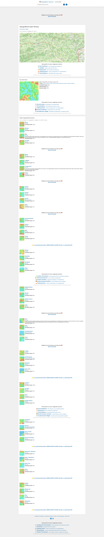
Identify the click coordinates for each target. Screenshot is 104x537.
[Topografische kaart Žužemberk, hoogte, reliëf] (22, 421)
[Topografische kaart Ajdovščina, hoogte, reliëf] (22, 502)
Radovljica (27, 256)
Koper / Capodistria (29, 457)
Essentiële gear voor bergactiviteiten (52, 104)
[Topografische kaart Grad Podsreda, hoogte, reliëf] (22, 358)
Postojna (27, 140)
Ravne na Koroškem (29, 437)
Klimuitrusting (40, 104)
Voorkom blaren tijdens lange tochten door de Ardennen (55, 530)
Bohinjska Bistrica (32, 426)
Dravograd (27, 262)
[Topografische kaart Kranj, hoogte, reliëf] (22, 339)
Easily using (52, 245)
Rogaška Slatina (28, 287)
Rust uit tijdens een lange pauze (53, 69)
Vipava (26, 172)
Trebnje (26, 351)
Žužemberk (27, 419)
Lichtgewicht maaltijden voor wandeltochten (55, 279)
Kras (26, 318)
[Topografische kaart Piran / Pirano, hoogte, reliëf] (22, 433)
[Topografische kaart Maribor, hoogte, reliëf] (22, 194)
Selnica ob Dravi (28, 299)
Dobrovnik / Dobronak (30, 451)
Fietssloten (40, 526)
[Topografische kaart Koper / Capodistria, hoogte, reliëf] (22, 459)
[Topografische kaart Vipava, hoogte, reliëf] (22, 174)
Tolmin (26, 236)
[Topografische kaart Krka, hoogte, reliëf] (22, 396)
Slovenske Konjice (29, 218)
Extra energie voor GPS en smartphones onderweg (58, 276)
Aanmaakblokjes (42, 408)
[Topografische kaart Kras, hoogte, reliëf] (22, 321)
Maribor (27, 192)
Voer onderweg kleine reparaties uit (55, 66)
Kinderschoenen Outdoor (44, 281)
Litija (26, 305)
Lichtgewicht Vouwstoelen (44, 525)
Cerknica (30, 332)
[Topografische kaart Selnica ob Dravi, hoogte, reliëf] (22, 300)
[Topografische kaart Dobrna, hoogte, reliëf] (22, 226)
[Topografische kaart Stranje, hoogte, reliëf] (29, 91)
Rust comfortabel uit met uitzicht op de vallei (60, 525)
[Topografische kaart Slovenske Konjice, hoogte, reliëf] (22, 220)
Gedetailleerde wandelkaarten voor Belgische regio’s (59, 111)
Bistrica (27, 425)
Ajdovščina (27, 501)
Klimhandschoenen (42, 277)
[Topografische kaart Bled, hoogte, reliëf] (22, 136)
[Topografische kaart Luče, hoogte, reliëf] (22, 327)
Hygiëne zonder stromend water (51, 68)
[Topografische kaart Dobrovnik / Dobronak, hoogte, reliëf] (22, 453)
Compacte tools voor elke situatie (53, 109)
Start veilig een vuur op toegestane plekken (56, 408)
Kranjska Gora (28, 166)
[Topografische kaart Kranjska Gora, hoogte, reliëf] (22, 168)
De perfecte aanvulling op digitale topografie (59, 415)
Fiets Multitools (43, 66)
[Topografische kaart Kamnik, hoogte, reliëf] (22, 200)
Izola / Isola (27, 369)
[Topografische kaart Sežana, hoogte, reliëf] (22, 252)
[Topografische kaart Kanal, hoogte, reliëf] (22, 471)
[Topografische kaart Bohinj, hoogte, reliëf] (22, 156)
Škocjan (27, 128)
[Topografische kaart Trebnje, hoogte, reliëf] (22, 352)
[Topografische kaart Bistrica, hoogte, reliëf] (22, 427)
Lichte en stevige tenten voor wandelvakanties (57, 71)
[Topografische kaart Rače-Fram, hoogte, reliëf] (22, 465)
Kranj (26, 337)
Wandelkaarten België (42, 111)
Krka (26, 394)
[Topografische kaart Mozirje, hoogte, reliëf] (22, 188)
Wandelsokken (40, 530)
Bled (26, 134)
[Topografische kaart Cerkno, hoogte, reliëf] (22, 485)
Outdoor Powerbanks (42, 276)
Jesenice (27, 382)
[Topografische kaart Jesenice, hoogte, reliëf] (22, 384)
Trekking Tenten (43, 71)
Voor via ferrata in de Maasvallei (54, 277)
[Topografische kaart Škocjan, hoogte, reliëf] (22, 130)
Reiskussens (42, 69)
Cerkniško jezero (29, 331)
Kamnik (26, 198)
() (58, 83)
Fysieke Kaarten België (44, 415)
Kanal (26, 469)
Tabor (26, 268)
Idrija (26, 204)
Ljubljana (27, 160)
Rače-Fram (27, 463)
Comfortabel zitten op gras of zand (55, 73)
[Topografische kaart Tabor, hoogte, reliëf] (22, 269)
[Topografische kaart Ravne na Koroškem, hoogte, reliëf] (22, 439)
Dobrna (26, 224)
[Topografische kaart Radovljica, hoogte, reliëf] (22, 258)
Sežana (26, 250)
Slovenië (26, 123)
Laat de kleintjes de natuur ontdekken (58, 281)
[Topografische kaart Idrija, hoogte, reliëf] (22, 206)
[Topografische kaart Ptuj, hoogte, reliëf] (22, 497)
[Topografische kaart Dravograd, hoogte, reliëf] (22, 264)
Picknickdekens (43, 73)
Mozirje (26, 186)
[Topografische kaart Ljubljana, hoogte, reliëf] (22, 162)
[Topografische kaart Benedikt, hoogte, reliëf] (22, 390)
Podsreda (30, 358)
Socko (34, 358)
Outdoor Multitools (42, 109)
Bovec (26, 122)
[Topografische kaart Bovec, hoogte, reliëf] (22, 124)
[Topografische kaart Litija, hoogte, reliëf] (22, 306)
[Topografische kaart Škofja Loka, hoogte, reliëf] (22, 491)
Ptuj (26, 495)
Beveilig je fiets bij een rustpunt (49, 526)
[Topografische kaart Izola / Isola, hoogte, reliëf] (22, 370)
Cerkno (26, 483)
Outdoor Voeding (41, 279)
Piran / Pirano (28, 431)
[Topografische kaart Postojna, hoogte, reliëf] (22, 142)
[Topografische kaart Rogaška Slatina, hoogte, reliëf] (22, 289)
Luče (26, 325)
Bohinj (26, 154)
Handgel (41, 68)
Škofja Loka (27, 489)
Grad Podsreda (28, 357)
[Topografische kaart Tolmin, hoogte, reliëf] (22, 238)
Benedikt (27, 388)
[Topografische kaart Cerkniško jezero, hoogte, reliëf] (22, 333)
